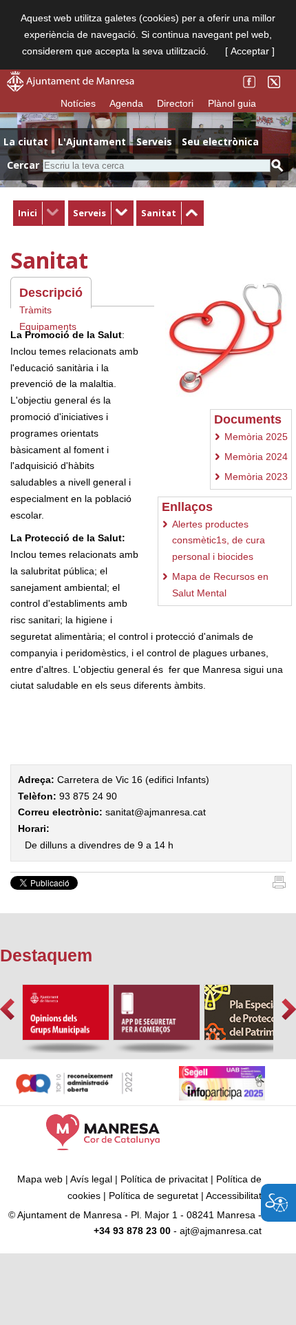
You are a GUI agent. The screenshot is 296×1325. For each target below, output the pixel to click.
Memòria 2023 (256, 476)
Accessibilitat (234, 1195)
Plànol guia (232, 103)
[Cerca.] (277, 165)
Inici (27, 213)
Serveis (89, 213)
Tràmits (35, 309)
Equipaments (47, 326)
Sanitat (158, 213)
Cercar (23, 164)
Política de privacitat (164, 1179)
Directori (175, 103)
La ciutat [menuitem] (25, 141)
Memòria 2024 (256, 456)
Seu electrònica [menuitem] (220, 141)
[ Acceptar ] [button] (250, 50)
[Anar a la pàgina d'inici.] (70, 88)
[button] (7, 1009)
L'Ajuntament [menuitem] (92, 141)
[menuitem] (39, 213)
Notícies (78, 103)
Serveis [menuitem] (154, 141)
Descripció (51, 293)
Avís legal (91, 1179)
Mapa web (40, 1179)
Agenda (126, 103)
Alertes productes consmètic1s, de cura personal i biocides (218, 541)
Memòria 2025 (256, 436)
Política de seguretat (153, 1195)
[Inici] (279, 884)
